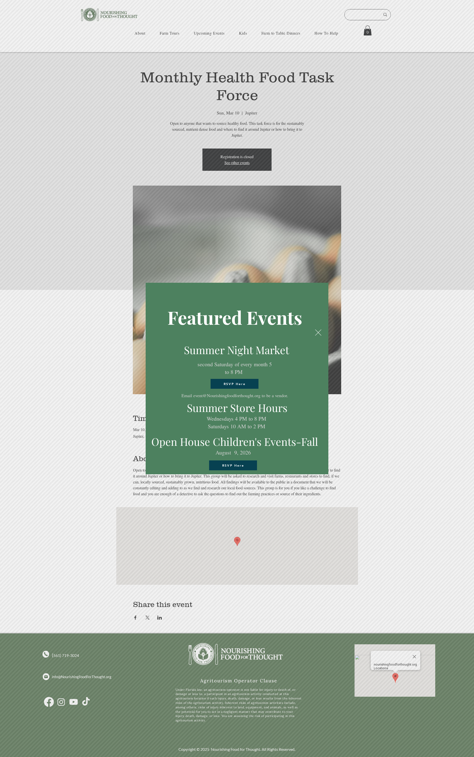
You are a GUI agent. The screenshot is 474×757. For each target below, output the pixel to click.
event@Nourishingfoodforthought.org (226, 395)
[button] (318, 332)
